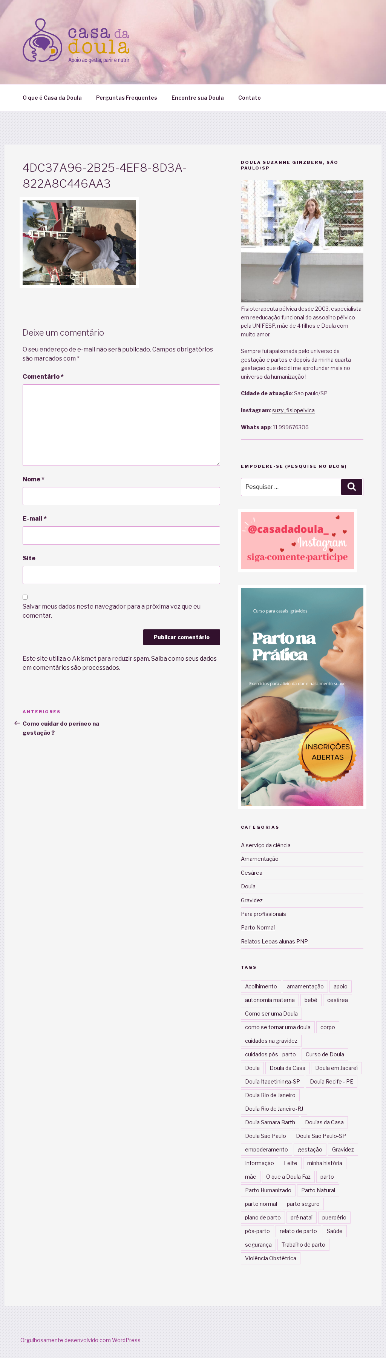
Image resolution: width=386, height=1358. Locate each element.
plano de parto (263, 1217)
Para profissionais (263, 914)
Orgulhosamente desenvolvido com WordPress (80, 1340)
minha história (324, 1163)
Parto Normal (258, 927)
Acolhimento (261, 986)
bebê (311, 1000)
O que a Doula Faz (288, 1176)
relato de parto (298, 1231)
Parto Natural (318, 1190)
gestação (310, 1149)
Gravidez (252, 900)
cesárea (337, 1000)
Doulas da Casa (324, 1122)
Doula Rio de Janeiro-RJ (274, 1108)
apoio (341, 986)
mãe (250, 1176)
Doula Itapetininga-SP (272, 1081)
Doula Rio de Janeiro (270, 1095)
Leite (290, 1163)
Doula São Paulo (265, 1136)
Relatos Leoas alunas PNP (274, 941)
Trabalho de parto (303, 1244)
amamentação (305, 986)
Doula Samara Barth (270, 1122)
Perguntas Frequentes (126, 97)
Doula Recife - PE (331, 1081)
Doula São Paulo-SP (321, 1136)
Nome (33, 479)
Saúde (335, 1231)
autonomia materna (270, 1000)
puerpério (334, 1217)
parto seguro (303, 1204)
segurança (258, 1244)
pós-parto (257, 1231)
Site (29, 558)
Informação (259, 1163)
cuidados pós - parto (270, 1054)
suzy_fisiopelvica (293, 410)
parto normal (261, 1204)
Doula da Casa (287, 1068)
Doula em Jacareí (336, 1068)
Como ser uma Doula (271, 1013)
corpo (327, 1027)
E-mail (35, 518)
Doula (248, 886)
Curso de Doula (325, 1054)
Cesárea (251, 872)
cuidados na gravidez (271, 1040)
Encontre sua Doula (198, 97)
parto (327, 1176)
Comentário (43, 376)
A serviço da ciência (266, 845)
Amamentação (260, 858)
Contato (249, 97)
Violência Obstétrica (270, 1258)
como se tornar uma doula (278, 1027)
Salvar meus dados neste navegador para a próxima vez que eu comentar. (112, 611)
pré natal (301, 1217)
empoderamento (266, 1149)
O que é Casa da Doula (52, 97)
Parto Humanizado (268, 1190)
